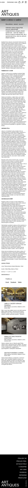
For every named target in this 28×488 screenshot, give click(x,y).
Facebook (23, 472)
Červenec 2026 (12, 2)
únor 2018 (21, 24)
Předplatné (22, 478)
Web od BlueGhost (26, 483)
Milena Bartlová (9, 24)
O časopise (23, 467)
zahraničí (16, 24)
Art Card (23, 469)
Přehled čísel (21, 461)
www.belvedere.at (5, 274)
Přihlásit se (22, 458)
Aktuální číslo (21, 464)
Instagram (23, 475)
